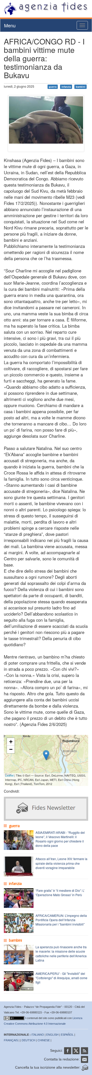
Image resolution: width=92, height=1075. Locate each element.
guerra (52, 86)
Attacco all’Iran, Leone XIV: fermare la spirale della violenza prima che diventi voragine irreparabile (61, 863)
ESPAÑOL (67, 1034)
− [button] (11, 749)
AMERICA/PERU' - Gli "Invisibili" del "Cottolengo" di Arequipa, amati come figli (61, 977)
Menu (10, 25)
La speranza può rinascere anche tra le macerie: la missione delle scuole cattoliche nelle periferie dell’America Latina (61, 953)
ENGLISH (52, 1034)
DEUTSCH (28, 1040)
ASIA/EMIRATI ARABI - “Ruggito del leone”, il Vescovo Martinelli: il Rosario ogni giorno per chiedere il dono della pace (60, 839)
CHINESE (44, 1040)
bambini (80, 86)
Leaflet (9, 775)
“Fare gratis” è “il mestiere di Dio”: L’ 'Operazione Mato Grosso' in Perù (60, 892)
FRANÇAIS (11, 1040)
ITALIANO (37, 1034)
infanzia (66, 86)
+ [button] (11, 741)
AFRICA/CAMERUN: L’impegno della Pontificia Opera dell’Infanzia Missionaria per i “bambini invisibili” (61, 919)
